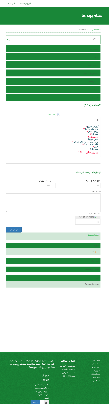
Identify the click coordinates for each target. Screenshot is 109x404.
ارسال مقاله (93, 81)
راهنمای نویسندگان (90, 73)
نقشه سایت (95, 380)
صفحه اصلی (96, 29)
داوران (95, 90)
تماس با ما (94, 98)
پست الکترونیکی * (44, 180)
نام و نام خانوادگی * (93, 180)
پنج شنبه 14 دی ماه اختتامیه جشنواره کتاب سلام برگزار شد (67, 371)
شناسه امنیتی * (94, 213)
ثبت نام (11, 3)
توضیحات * (96, 191)
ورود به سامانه (24, 3)
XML (92, 252)
